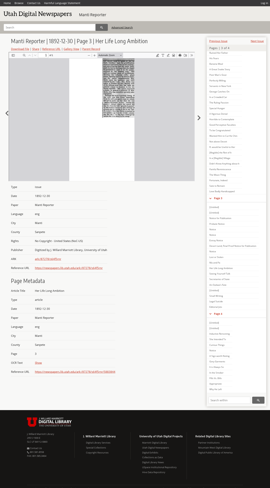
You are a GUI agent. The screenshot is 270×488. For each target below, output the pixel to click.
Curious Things (217, 345)
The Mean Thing (217, 174)
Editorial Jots (215, 306)
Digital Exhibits (150, 452)
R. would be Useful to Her (222, 147)
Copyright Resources (97, 452)
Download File (20, 49)
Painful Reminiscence (220, 169)
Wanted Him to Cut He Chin (223, 135)
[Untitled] (214, 207)
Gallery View (71, 49)
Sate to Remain (217, 185)
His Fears (214, 58)
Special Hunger (217, 108)
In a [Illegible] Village (219, 158)
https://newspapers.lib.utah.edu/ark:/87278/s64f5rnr (69, 268)
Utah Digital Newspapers (155, 447)
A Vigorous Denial (218, 113)
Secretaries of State (219, 279)
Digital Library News (153, 462)
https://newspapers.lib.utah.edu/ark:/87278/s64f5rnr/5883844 (75, 372)
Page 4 (218, 313)
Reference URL (51, 49)
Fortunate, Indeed (218, 180)
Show (38, 363)
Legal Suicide (216, 301)
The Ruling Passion (218, 102)
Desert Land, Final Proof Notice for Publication (232, 245)
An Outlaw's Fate (217, 284)
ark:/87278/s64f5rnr (48, 259)
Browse (19, 3)
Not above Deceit (218, 141)
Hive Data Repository (153, 472)
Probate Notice (217, 223)
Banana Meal (216, 63)
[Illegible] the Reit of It (220, 152)
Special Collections (96, 447)
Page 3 (218, 198)
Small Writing (216, 295)
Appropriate (215, 383)
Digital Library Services (98, 442)
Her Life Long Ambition (221, 268)
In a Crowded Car (218, 97)
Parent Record (91, 49)
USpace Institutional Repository (159, 467)
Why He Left (215, 389)
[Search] (102, 27)
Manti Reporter (92, 14)
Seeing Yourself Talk (219, 273)
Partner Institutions (209, 442)
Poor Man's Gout (217, 74)
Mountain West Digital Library (214, 447)
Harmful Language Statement (62, 3)
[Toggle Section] (210, 198)
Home (7, 3)
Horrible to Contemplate (221, 119)
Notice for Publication (220, 218)
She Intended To (217, 339)
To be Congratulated (219, 130)
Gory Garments (217, 361)
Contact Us (33, 3)
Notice (212, 229)
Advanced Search (122, 27)
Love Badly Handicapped (222, 191)
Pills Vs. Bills (215, 378)
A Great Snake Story (219, 69)
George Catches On (219, 91)
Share (35, 49)
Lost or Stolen (216, 257)
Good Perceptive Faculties (222, 124)
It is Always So (216, 367)
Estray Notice (216, 240)
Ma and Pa (214, 262)
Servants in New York (220, 86)
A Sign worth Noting (219, 356)
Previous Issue (218, 41)
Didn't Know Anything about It (224, 163)
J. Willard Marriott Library (40, 434)
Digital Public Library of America (215, 452)
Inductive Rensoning (219, 333)
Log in (264, 3)
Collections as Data (152, 457)
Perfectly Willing (217, 80)
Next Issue (257, 41)
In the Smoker (216, 372)
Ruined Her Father (218, 52)
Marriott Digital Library (154, 442)
